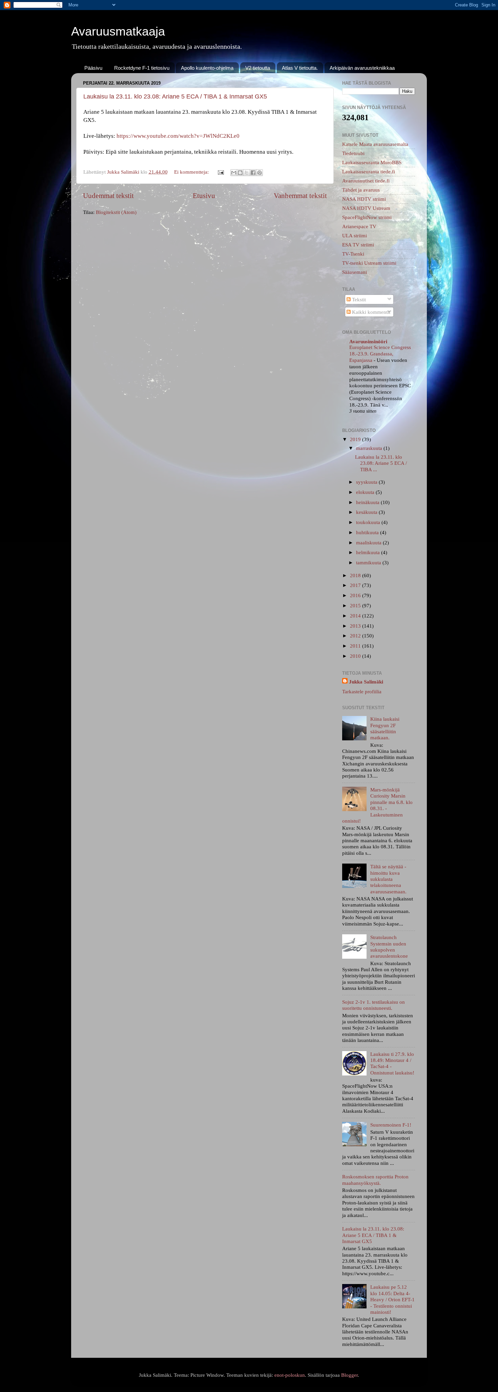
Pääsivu (93, 68)
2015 (356, 605)
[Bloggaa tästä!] (240, 172)
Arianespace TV (359, 226)
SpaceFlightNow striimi (367, 217)
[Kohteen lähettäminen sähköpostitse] (233, 172)
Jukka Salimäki (366, 681)
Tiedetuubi (353, 153)
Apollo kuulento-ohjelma (207, 68)
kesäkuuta (367, 512)
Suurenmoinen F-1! (390, 1125)
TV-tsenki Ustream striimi (369, 263)
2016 (356, 595)
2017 (356, 585)
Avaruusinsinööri (368, 341)
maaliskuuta (369, 542)
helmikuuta (368, 552)
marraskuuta (369, 448)
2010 (356, 656)
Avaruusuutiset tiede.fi (366, 180)
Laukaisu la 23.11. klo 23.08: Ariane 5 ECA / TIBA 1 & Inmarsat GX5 (175, 96)
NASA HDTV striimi (364, 199)
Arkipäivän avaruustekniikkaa (362, 68)
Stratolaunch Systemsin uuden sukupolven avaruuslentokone (389, 946)
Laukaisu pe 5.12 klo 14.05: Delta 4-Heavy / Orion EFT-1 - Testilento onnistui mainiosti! (392, 1299)
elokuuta (366, 492)
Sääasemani (354, 272)
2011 (356, 646)
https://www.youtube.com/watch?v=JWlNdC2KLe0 (178, 136)
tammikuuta (369, 562)
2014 (356, 615)
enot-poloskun (289, 1375)
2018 (356, 575)
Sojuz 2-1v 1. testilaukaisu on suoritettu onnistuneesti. (373, 1005)
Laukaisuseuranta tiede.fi (368, 171)
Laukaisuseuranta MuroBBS (371, 162)
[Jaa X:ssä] (246, 172)
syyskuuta (367, 482)
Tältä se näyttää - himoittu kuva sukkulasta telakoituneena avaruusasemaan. (388, 879)
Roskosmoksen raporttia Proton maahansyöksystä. (375, 1180)
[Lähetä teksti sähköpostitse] (220, 172)
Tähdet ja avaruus (361, 190)
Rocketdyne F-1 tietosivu (141, 68)
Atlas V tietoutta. (300, 68)
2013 (356, 626)
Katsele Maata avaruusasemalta (375, 144)
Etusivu (204, 196)
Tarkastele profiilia (361, 691)
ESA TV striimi (358, 244)
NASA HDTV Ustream (366, 208)
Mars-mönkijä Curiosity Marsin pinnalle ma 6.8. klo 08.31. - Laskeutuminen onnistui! (377, 805)
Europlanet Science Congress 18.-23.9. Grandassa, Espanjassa (380, 354)
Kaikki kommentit (370, 312)
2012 (356, 635)
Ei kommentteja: (192, 172)
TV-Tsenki (353, 254)
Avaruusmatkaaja (118, 31)
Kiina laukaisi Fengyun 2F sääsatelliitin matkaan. (384, 728)
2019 (356, 439)
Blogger (349, 1375)
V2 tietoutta (257, 68)
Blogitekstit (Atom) (116, 212)
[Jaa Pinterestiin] (259, 172)
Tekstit (358, 299)
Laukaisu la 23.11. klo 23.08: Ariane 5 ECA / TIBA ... (381, 463)
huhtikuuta (368, 532)
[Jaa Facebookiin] (253, 172)
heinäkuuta (368, 502)
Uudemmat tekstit (108, 196)
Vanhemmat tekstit (300, 196)
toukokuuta (368, 522)
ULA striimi (354, 235)
